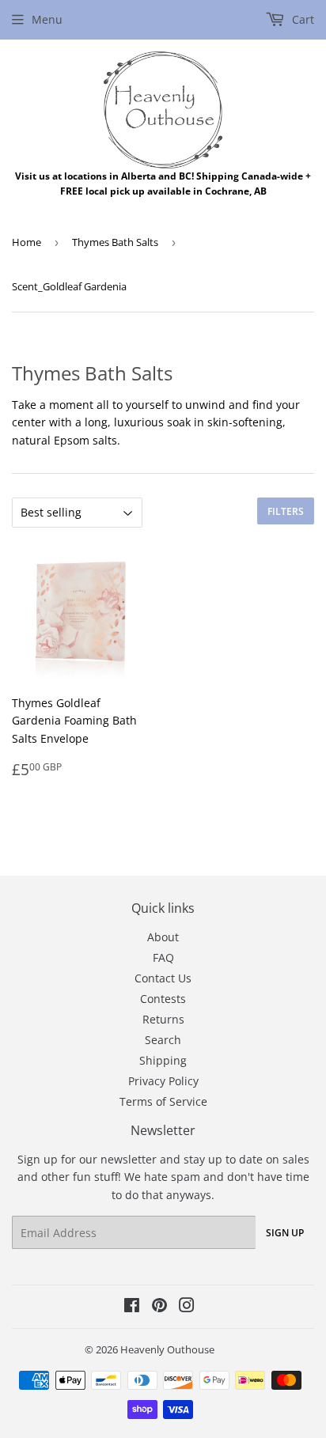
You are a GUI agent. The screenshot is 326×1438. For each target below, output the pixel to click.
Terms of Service (163, 1101)
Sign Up (285, 1232)
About (163, 936)
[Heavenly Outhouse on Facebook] (131, 1307)
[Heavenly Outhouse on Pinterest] (159, 1307)
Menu (47, 19)
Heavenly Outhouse (167, 1349)
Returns (163, 1019)
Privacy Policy (163, 1080)
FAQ (163, 957)
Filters (285, 511)
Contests (163, 998)
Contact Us (163, 978)
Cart (301, 19)
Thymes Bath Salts (115, 242)
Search (163, 1039)
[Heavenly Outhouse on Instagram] (187, 1307)
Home (26, 242)
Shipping (163, 1060)
